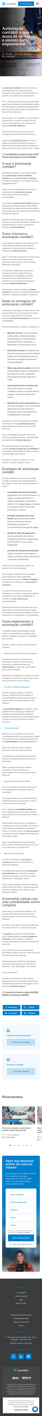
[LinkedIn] (21, 1356)
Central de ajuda (21, 1296)
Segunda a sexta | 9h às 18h (21, 1343)
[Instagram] (13, 1356)
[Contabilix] (9, 3)
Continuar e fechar (21, 1410)
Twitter (32, 1007)
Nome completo (17, 1194)
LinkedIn (31, 1013)
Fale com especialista (26, 3)
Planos (21, 1325)
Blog (21, 1299)
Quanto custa (21, 1303)
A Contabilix (21, 1292)
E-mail (13, 1217)
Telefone (14, 1210)
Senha (13, 1225)
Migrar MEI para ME (21, 1322)
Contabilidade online (21, 1318)
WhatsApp (12, 1007)
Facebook (13, 1013)
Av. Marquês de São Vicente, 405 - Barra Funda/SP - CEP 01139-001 (21, 1338)
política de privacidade (20, 1406)
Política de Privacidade (24, 1232)
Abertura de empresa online (21, 1315)
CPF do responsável (18, 1202)
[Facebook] (28, 1356)
